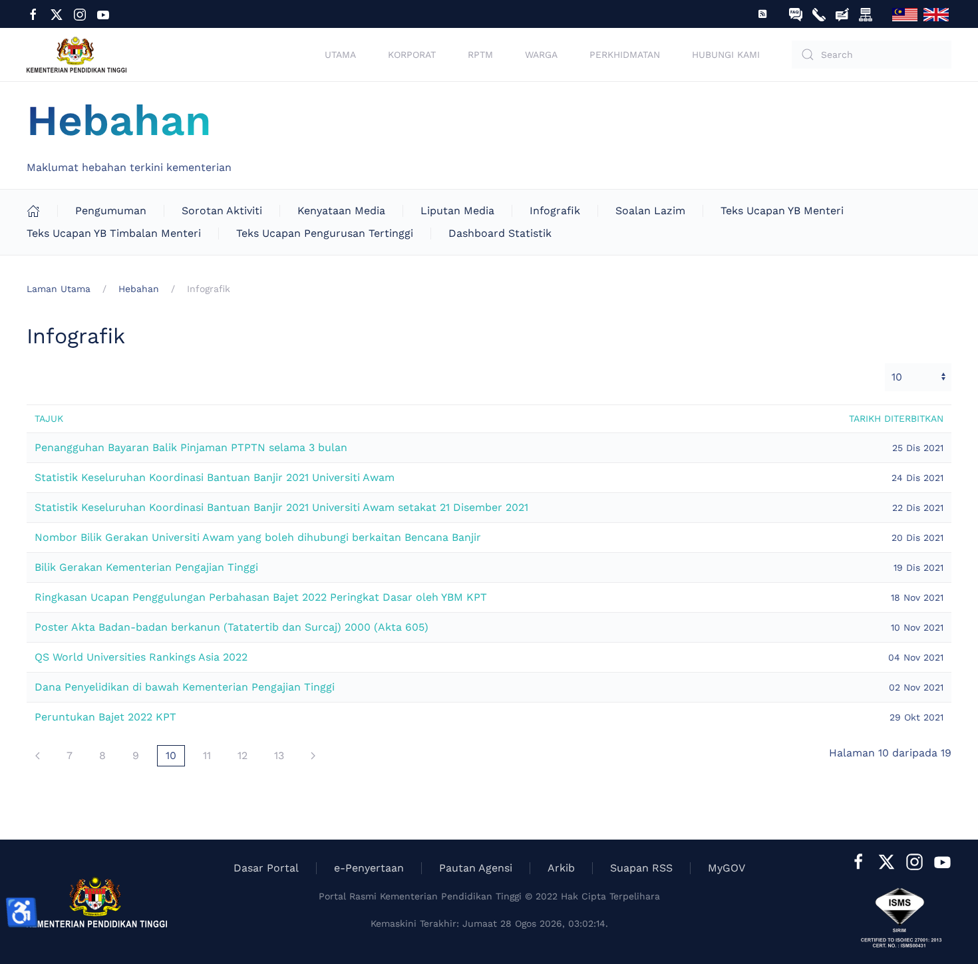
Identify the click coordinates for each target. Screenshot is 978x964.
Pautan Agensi (475, 868)
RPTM (480, 54)
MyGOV (726, 868)
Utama (340, 54)
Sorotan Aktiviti (222, 210)
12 (242, 755)
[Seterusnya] (313, 755)
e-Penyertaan (369, 868)
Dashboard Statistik (500, 233)
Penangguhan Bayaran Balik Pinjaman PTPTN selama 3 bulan (191, 447)
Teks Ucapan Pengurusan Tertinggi (324, 233)
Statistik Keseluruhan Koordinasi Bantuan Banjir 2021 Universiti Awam (215, 477)
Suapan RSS (641, 868)
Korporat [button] (412, 54)
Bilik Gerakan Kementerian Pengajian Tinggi (146, 567)
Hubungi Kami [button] (726, 54)
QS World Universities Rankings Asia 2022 (141, 657)
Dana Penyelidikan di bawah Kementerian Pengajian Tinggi (185, 687)
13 (279, 755)
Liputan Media (457, 210)
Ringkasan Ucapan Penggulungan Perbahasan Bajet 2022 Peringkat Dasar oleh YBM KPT (261, 597)
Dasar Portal (266, 868)
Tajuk (49, 418)
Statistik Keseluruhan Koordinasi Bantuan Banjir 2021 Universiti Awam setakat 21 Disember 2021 (281, 507)
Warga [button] (541, 54)
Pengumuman (110, 210)
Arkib (561, 868)
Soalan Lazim (650, 210)
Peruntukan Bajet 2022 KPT (105, 717)
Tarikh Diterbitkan (896, 418)
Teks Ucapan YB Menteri (782, 210)
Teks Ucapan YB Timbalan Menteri (114, 233)
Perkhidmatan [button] (624, 54)
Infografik (555, 210)
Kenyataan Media (341, 210)
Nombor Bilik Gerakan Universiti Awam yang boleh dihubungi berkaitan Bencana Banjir (258, 537)
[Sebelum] (38, 755)
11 (207, 755)
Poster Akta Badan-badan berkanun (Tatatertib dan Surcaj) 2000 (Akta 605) (231, 627)
